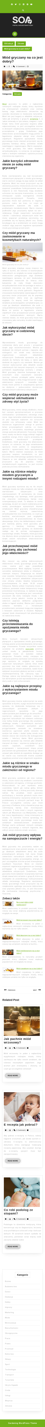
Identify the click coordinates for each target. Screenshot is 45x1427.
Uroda (7, 1390)
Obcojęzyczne (11, 1333)
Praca (7, 1338)
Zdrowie (21, 43)
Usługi (7, 1395)
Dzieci (7, 1292)
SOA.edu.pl (8, 43)
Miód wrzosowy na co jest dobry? (29, 920)
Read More (14, 1076)
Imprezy (8, 1307)
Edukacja (9, 1297)
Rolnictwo (9, 1354)
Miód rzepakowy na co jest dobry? (29, 968)
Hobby (7, 1302)
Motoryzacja (10, 1323)
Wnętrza (8, 1401)
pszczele (30, 649)
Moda (7, 1318)
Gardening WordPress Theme (22, 1423)
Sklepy (8, 1359)
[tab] (14, 34)
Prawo (8, 1344)
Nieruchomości (11, 1328)
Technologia (10, 1370)
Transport (9, 1375)
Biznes (8, 1281)
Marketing (9, 1312)
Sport (7, 1364)
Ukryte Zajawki (11, 1385)
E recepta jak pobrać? (21, 1124)
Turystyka (9, 1380)
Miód (4, 104)
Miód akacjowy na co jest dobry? (28, 935)
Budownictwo (11, 1286)
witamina (34, 119)
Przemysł (9, 1349)
